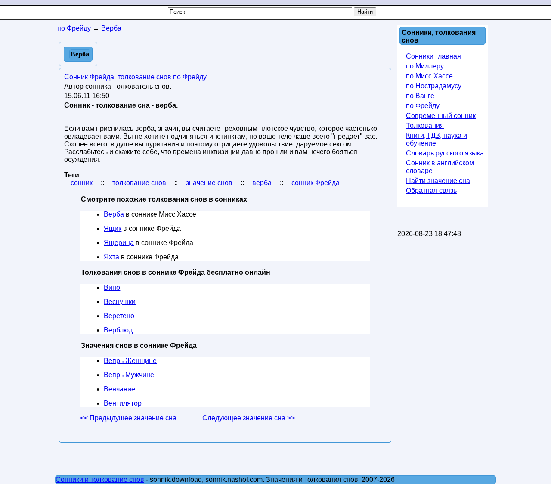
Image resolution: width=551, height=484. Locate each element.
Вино (112, 287)
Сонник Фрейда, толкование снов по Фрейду (135, 77)
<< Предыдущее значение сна (128, 418)
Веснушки (120, 301)
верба (262, 182)
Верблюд (118, 330)
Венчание (119, 389)
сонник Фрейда (315, 182)
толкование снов (139, 182)
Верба (114, 214)
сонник (82, 182)
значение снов (209, 182)
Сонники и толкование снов (100, 479)
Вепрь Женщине (130, 360)
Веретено (119, 316)
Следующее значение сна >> (248, 418)
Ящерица (119, 242)
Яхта (111, 257)
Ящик (112, 228)
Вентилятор (123, 403)
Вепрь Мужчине (129, 375)
